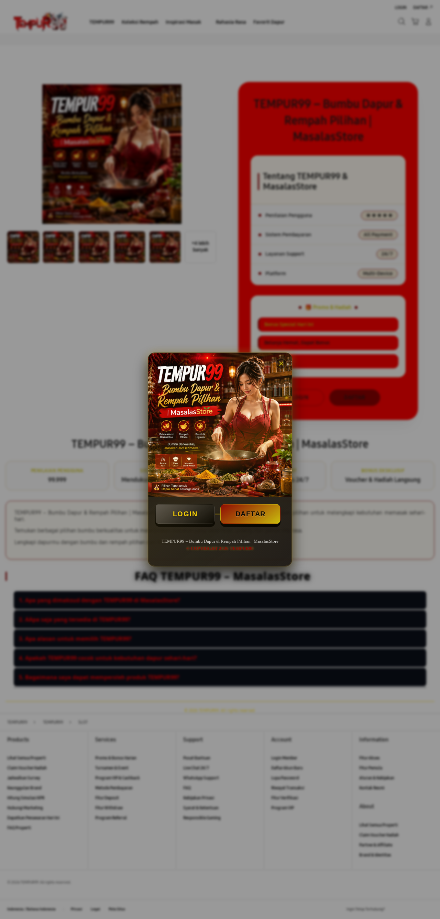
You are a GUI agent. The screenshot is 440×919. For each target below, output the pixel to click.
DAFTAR (250, 514)
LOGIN (185, 514)
